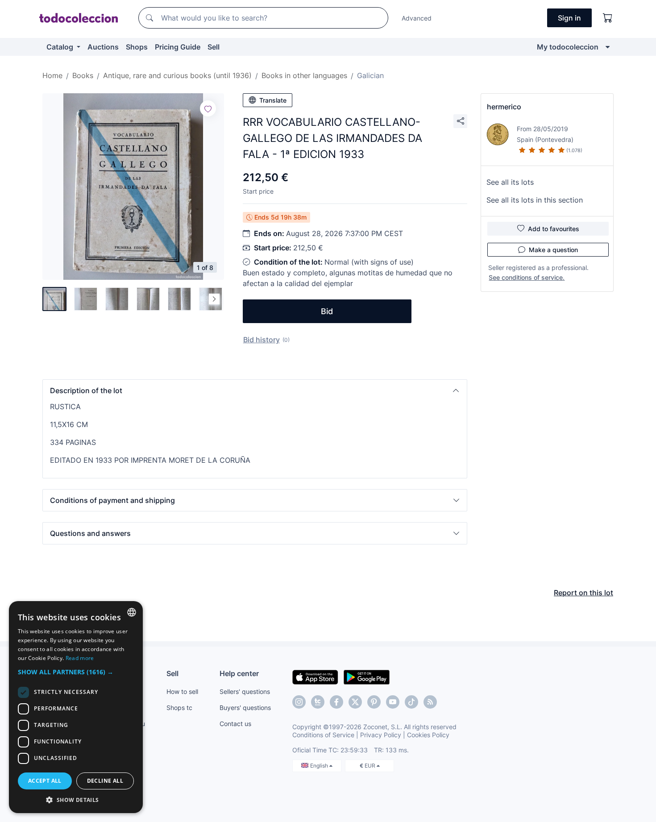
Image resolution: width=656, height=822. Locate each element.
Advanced (417, 18)
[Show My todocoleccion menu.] (607, 47)
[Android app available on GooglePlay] (367, 676)
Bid (327, 311)
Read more (80, 658)
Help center (239, 673)
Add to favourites (553, 228)
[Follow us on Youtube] (392, 702)
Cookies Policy (428, 735)
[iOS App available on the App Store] (315, 676)
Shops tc (179, 707)
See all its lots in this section (534, 199)
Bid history (261, 339)
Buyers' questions (245, 707)
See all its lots (510, 182)
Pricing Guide (177, 46)
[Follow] (208, 108)
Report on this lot (583, 592)
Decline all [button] (105, 781)
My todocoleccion (567, 46)
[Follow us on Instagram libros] (317, 702)
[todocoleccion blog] (430, 702)
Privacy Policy (380, 735)
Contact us (235, 723)
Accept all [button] (45, 781)
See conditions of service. (527, 277)
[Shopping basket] (607, 18)
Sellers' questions (245, 691)
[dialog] (76, 707)
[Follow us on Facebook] (336, 702)
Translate (272, 100)
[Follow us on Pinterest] (374, 702)
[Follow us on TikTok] (411, 702)
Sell (214, 46)
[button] (255, 390)
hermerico (504, 106)
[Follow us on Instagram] (299, 702)
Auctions (103, 46)
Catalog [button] (60, 46)
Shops (137, 46)
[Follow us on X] (355, 702)
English (319, 765)
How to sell (182, 691)
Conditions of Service (323, 735)
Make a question (553, 249)
